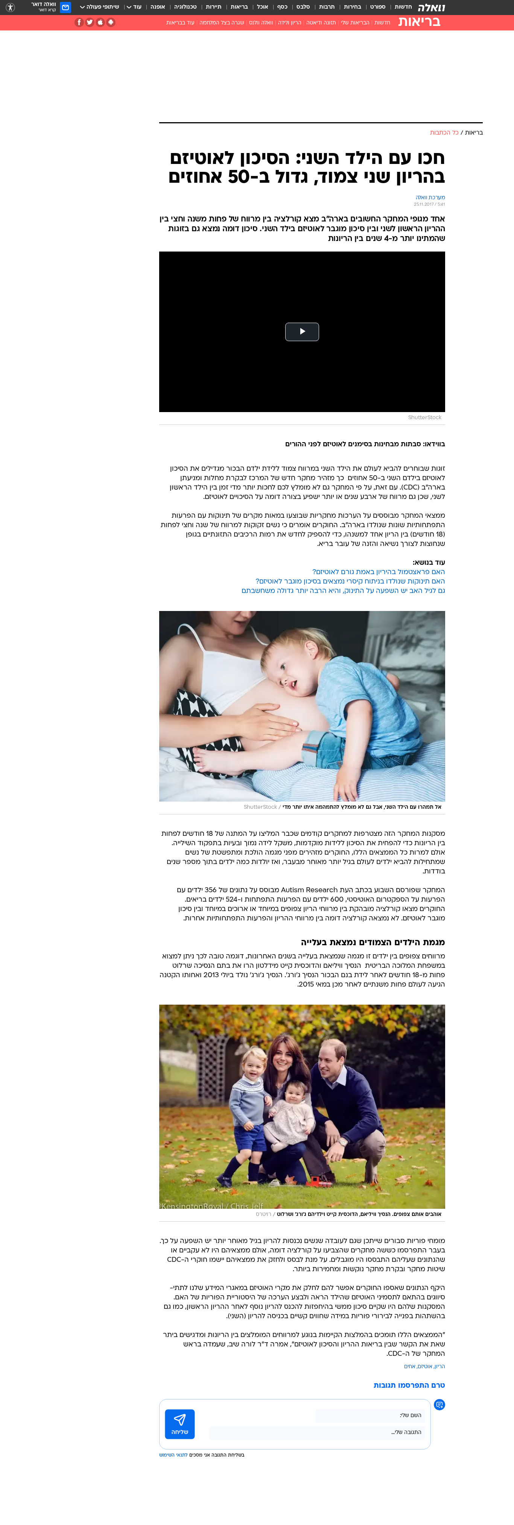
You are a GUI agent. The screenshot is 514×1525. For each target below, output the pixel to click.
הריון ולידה (289, 23)
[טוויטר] (89, 22)
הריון (440, 1366)
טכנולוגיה (185, 7)
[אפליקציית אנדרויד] (111, 22)
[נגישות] (10, 7)
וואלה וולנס (261, 23)
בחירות (352, 7)
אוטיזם (425, 1366)
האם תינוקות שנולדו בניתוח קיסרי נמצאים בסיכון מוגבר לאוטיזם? (350, 581)
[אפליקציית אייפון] (100, 22)
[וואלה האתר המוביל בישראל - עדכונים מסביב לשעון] (431, 7)
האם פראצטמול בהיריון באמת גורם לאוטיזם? (378, 572)
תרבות (327, 7)
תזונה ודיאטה (321, 23)
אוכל (262, 7)
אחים (409, 1366)
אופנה (158, 7)
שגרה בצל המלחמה (221, 23)
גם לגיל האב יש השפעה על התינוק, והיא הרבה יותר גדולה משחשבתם (343, 591)
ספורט (378, 7)
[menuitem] (399, 7)
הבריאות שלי (355, 23)
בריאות (239, 7)
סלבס (303, 7)
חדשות (403, 7)
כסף (282, 7)
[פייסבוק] (79, 22)
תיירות (214, 7)
